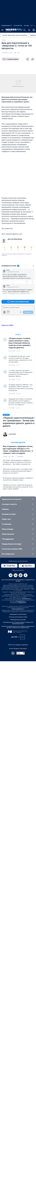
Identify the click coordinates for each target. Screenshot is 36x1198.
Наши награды (7, 529)
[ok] (25, 575)
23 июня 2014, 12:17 (7, 52)
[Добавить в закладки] (27, 59)
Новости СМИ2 (7, 325)
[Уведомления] (29, 30)
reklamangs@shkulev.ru (18, 609)
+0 (26, 282)
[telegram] (10, 575)
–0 (32, 282)
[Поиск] (24, 30)
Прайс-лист (6, 519)
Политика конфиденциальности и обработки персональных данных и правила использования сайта (18, 627)
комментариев (12, 59)
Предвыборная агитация (11, 544)
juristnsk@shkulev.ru (20, 601)
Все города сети (8, 554)
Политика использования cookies (18, 617)
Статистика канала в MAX (12, 549)
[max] (20, 575)
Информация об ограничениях (18, 614)
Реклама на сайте (9, 514)
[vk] (15, 575)
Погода (26, 25)
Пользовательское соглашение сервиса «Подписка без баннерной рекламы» (18, 623)
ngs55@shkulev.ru (26, 598)
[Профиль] (33, 30)
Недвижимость (6, 25)
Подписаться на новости (11, 499)
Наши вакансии (8, 534)
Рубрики (5, 509)
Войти (8, 313)
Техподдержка (8, 539)
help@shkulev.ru (22, 602)
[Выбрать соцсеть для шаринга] (32, 59)
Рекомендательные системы (18, 619)
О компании (6, 524)
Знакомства (18, 25)
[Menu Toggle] (2, 30)
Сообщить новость (9, 504)
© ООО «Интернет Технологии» (18, 648)
